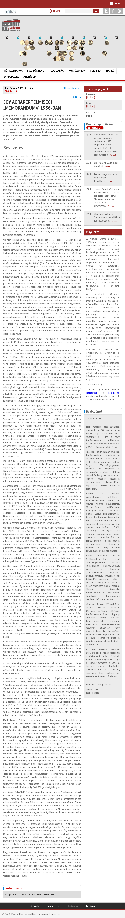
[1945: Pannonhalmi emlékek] (57, 49)
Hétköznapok (13, 70)
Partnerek (73, 906)
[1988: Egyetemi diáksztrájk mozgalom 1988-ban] (104, 54)
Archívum (29, 76)
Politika (95, 70)
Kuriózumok (77, 70)
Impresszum (54, 906)
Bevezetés (91, 96)
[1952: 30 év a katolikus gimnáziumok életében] (64, 54)
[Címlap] (11, 24)
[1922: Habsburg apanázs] (31, 44)
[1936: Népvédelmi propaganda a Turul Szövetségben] (47, 44)
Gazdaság (57, 70)
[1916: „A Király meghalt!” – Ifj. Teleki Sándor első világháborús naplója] (24, 54)
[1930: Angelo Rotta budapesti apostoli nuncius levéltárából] (40, 44)
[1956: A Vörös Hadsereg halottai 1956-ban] (69, 49)
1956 (23, 894)
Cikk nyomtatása (71, 88)
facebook (113, 11)
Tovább (113, 155)
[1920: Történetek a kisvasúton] (29, 49)
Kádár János (35, 894)
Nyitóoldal (34, 906)
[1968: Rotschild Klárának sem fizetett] (82, 44)
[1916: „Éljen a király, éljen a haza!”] (24, 65)
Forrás (90, 105)
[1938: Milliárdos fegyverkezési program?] (49, 54)
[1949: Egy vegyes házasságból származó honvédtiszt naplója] (61, 44)
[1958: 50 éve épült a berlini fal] (71, 54)
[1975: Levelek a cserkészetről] (90, 44)
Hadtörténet (36, 70)
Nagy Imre (49, 894)
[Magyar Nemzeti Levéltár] (10, 13)
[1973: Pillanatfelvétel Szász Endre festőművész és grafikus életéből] (88, 60)
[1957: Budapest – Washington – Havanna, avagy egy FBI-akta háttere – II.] (70, 44)
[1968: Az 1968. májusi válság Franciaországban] (82, 54)
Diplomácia (11, 76)
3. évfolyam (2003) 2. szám (19, 88)
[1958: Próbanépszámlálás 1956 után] (71, 60)
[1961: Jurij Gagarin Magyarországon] (74, 49)
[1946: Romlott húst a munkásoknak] (58, 60)
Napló (110, 70)
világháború (11, 894)
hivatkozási (113, 392)
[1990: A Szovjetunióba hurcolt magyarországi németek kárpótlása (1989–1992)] (107, 44)
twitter (106, 11)
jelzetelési (91, 392)
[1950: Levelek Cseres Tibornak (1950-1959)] (62, 60)
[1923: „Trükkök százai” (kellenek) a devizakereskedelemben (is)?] (32, 49)
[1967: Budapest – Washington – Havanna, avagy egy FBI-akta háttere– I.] (81, 49)
